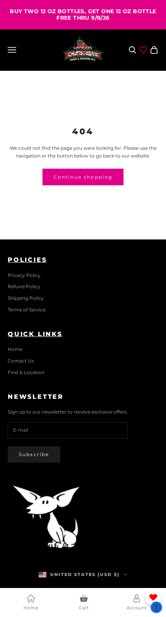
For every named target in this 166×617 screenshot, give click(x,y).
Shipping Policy (26, 298)
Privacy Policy (24, 275)
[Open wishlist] (143, 50)
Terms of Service (27, 310)
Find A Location (26, 372)
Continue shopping (83, 177)
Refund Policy (24, 286)
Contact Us (21, 361)
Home (15, 349)
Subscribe (34, 454)
